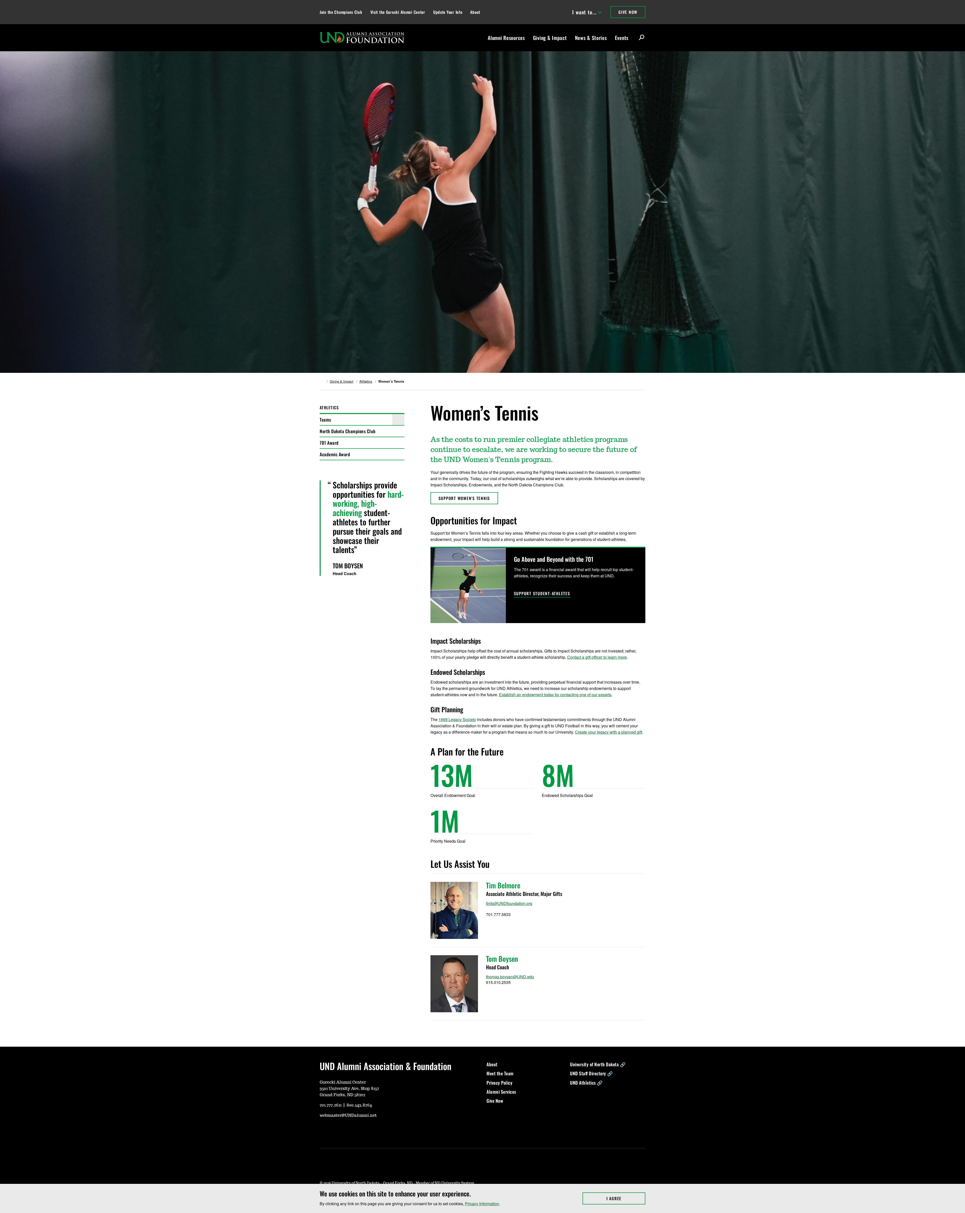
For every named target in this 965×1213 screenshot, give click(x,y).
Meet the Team (500, 1073)
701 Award (329, 442)
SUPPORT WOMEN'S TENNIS (464, 498)
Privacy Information (482, 1203)
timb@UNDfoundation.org (509, 903)
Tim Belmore (503, 885)
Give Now (627, 12)
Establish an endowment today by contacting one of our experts (555, 694)
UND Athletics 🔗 (586, 1082)
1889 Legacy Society (457, 719)
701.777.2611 (331, 1105)
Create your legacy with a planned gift (608, 732)
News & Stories (591, 37)
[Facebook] (347, 1130)
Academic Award (335, 454)
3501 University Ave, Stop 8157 (349, 1089)
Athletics (365, 381)
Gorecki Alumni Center (343, 1082)
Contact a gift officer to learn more (597, 657)
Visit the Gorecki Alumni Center (397, 12)
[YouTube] (323, 1130)
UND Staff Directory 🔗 (591, 1073)
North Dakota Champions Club (348, 431)
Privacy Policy (499, 1082)
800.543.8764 (359, 1105)
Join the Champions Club (341, 12)
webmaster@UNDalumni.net (348, 1116)
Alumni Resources (506, 37)
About (475, 12)
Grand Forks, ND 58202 (342, 1095)
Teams (325, 419)
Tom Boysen (502, 958)
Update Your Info (447, 12)
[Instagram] (335, 1130)
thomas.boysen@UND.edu (510, 977)
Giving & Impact (550, 37)
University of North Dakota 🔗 (597, 1064)
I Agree (625, 1198)
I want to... (584, 12)
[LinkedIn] (359, 1130)
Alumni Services (501, 1091)
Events (622, 37)
